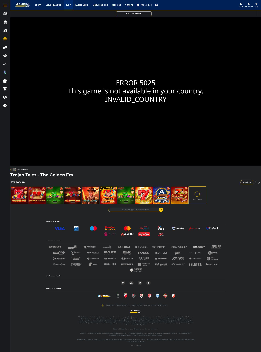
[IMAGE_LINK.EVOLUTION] (59, 257)
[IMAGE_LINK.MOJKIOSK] (144, 233)
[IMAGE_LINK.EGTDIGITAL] (212, 257)
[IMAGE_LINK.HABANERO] (161, 257)
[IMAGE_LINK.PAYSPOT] (211, 227)
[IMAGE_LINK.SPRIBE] (216, 246)
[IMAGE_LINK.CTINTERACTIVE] (93, 257)
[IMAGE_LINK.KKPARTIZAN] (117, 295)
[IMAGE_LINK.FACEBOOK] (148, 282)
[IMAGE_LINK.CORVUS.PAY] (177, 227)
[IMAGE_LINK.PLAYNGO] (58, 252)
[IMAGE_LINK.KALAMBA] (178, 257)
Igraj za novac (22, 169)
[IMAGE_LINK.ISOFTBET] (161, 252)
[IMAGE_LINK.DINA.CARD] (144, 227)
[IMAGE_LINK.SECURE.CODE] (110, 227)
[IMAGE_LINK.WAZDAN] (92, 252)
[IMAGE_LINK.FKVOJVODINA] (125, 295)
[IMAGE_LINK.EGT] (89, 246)
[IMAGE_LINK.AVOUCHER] (127, 233)
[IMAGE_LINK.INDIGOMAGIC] (110, 257)
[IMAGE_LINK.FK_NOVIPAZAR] (157, 295)
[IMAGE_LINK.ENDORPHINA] (75, 252)
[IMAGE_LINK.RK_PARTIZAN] (134, 295)
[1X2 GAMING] (212, 252)
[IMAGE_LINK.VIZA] (59, 227)
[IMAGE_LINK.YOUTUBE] (131, 282)
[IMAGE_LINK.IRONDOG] (144, 252)
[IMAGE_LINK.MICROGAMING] (195, 252)
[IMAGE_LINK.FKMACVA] (165, 295)
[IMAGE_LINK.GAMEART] (127, 263)
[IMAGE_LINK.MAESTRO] (93, 227)
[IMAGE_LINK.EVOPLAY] (178, 263)
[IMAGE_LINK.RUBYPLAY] (212, 263)
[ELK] (127, 252)
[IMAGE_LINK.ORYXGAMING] (195, 257)
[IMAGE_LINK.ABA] (104, 295)
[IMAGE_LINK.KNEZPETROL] (161, 233)
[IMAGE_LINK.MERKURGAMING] (135, 269)
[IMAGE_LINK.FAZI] (72, 246)
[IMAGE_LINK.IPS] (161, 227)
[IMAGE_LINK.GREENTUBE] (55, 246)
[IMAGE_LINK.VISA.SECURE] (76, 227)
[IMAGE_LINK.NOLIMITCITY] (110, 263)
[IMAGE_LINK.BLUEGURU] (144, 257)
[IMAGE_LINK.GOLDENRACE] (59, 263)
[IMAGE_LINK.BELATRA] (195, 263)
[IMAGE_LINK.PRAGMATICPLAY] (107, 246)
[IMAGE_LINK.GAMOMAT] (124, 246)
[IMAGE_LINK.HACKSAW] (109, 252)
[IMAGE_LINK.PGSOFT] (76, 263)
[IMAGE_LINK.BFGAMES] (178, 252)
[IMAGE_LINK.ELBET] (199, 246)
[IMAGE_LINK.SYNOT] (158, 246)
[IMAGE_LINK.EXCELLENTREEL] (76, 257)
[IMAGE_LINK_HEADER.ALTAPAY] (194, 227)
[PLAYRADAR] (178, 246)
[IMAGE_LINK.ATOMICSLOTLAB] (127, 257)
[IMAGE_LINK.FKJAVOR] (173, 295)
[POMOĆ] (156, 5)
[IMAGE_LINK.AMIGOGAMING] (160, 263)
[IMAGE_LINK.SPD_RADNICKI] (141, 295)
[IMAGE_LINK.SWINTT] (93, 263)
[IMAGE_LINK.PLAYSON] (141, 246)
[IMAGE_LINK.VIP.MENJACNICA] (110, 233)
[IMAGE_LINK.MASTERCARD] (127, 227)
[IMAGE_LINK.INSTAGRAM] (123, 282)
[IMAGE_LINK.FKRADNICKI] (149, 295)
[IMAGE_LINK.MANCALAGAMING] (144, 263)
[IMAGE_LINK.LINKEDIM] (140, 282)
